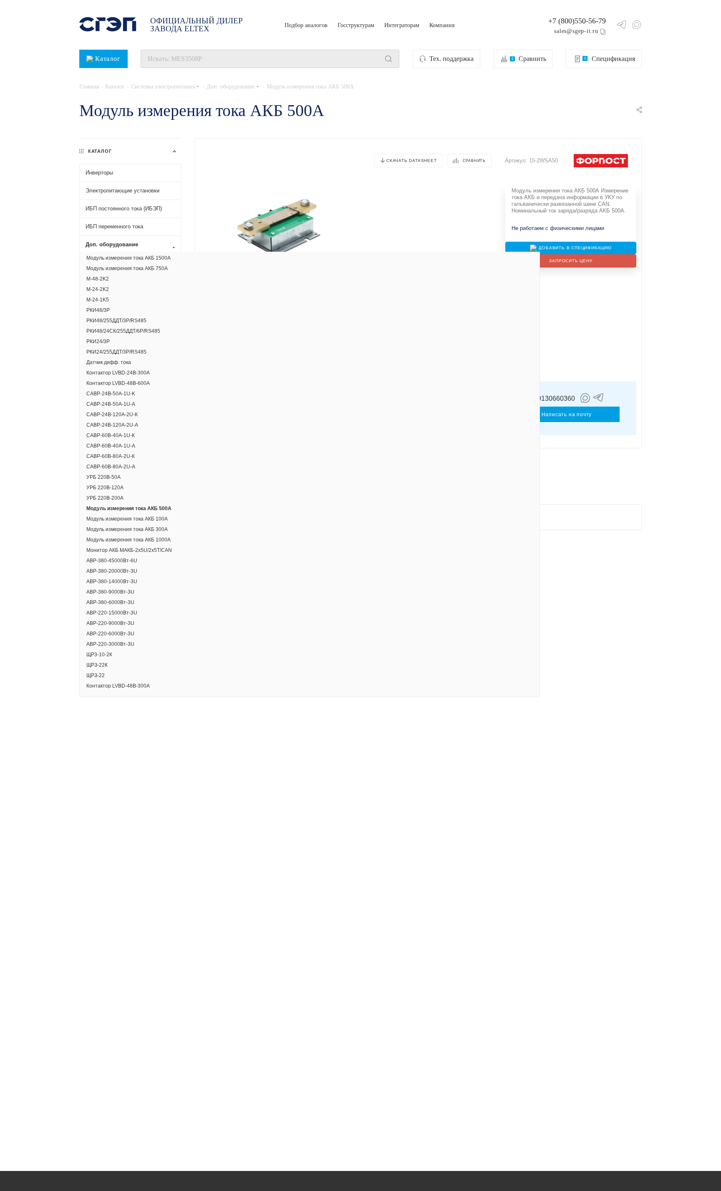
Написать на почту (567, 414)
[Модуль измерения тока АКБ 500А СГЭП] (279, 226)
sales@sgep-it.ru (576, 31)
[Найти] (388, 59)
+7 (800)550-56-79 (577, 21)
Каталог (108, 58)
